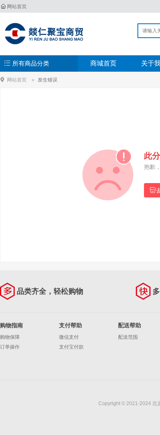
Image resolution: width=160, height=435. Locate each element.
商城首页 (103, 63)
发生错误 (47, 80)
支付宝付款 (71, 347)
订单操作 (10, 347)
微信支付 (69, 337)
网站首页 (17, 6)
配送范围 (128, 337)
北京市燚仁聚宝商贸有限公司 (43, 34)
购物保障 (10, 337)
